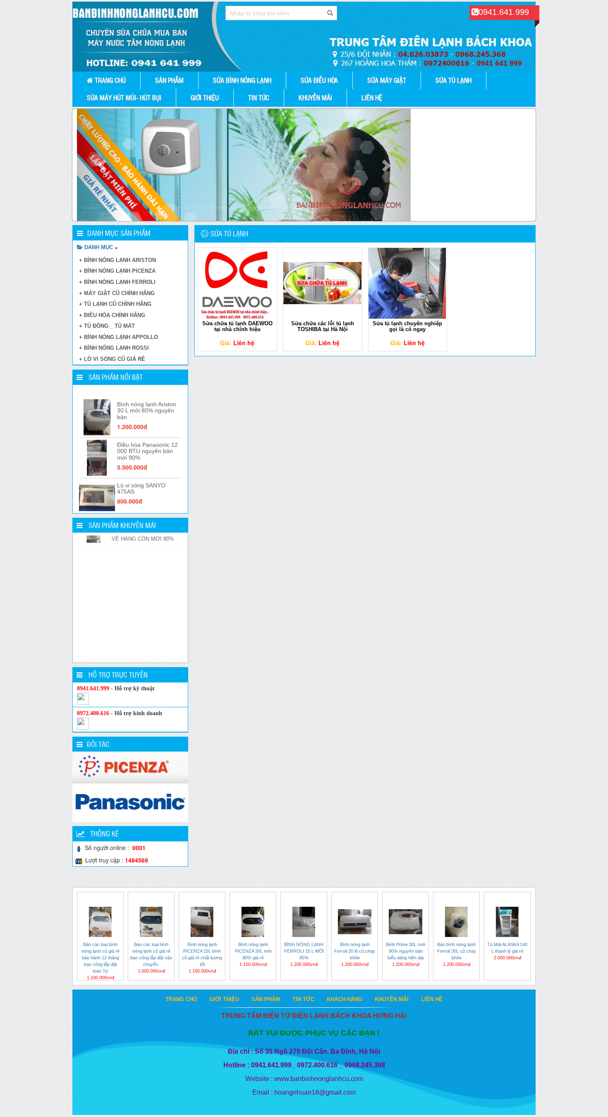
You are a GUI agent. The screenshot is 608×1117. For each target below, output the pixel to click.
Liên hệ (371, 97)
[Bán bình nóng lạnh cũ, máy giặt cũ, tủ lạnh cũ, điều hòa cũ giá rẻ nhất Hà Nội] (304, 37)
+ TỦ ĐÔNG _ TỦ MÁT (107, 326)
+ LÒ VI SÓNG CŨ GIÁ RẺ (112, 359)
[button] (102, 165)
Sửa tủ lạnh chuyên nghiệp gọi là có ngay (407, 326)
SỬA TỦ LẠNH (454, 80)
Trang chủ (109, 80)
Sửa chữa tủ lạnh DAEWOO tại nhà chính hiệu (237, 326)
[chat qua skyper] (83, 698)
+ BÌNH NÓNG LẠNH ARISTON (117, 260)
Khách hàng (344, 999)
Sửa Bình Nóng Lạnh (242, 80)
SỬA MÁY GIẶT (386, 80)
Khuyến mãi (315, 97)
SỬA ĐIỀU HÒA (319, 80)
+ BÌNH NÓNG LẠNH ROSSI (114, 348)
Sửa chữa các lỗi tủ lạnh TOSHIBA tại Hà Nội (322, 326)
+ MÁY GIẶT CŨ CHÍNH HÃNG (117, 293)
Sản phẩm (169, 80)
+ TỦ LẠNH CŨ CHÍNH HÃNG (115, 304)
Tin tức (258, 97)
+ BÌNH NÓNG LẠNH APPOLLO (118, 337)
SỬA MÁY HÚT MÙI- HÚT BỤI (124, 97)
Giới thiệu (205, 97)
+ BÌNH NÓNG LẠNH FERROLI (117, 282)
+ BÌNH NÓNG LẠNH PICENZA (117, 271)
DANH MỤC (99, 247)
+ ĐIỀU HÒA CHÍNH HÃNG (112, 315)
